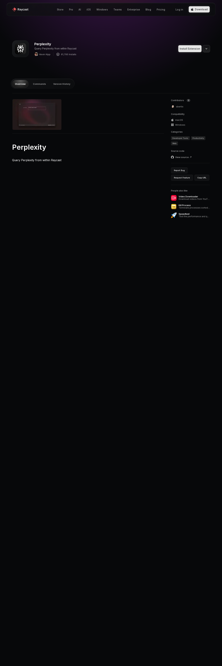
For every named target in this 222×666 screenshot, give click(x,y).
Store (60, 9)
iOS (89, 9)
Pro (71, 9)
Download (201, 9)
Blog (148, 9)
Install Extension (190, 48)
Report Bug (179, 170)
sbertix (179, 106)
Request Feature (182, 177)
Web (174, 143)
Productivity (198, 138)
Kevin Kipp (44, 54)
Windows (102, 9)
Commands (39, 83)
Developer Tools (180, 138)
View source (182, 157)
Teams (117, 9)
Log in (179, 9)
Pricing (161, 9)
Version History (61, 83)
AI (80, 9)
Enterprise (133, 9)
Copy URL (202, 177)
